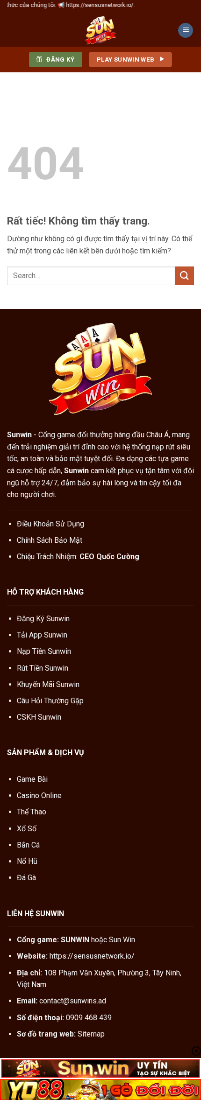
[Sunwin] (100, 30)
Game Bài (32, 779)
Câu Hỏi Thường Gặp (50, 700)
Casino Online (39, 795)
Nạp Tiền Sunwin (44, 651)
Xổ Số (26, 828)
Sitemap (91, 1034)
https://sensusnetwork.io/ (92, 956)
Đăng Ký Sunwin (43, 618)
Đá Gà (26, 877)
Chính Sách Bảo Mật (49, 540)
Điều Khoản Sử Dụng (50, 523)
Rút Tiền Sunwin (42, 668)
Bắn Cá (28, 845)
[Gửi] (184, 275)
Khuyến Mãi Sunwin (48, 684)
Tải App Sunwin (42, 635)
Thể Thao (31, 811)
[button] (185, 30)
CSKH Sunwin (39, 717)
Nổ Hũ (27, 861)
